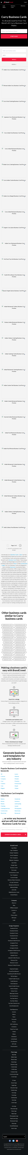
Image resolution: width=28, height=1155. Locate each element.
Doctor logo (14, 1082)
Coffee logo (14, 1069)
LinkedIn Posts (14, 955)
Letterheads (14, 1039)
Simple (16, 786)
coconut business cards (20, 632)
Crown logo (14, 1076)
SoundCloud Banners (14, 971)
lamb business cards (7, 657)
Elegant (3, 788)
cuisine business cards (19, 629)
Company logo (14, 1071)
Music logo (14, 1111)
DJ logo (14, 1080)
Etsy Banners (14, 1041)
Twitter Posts (14, 991)
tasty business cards (8, 639)
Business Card (12, 560)
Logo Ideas (14, 862)
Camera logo (14, 1066)
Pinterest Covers (14, 962)
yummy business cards (19, 639)
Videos (14, 1034)
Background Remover (14, 885)
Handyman (17, 799)
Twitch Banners (14, 983)
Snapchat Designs (14, 968)
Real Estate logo (14, 1118)
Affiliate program (14, 907)
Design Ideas (14, 865)
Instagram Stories (14, 948)
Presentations (14, 1046)
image (3, 565)
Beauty (2, 803)
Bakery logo (14, 1057)
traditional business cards (20, 652)
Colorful (3, 776)
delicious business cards (8, 627)
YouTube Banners (14, 996)
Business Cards (13, 6)
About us (14, 903)
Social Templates (14, 855)
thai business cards (7, 659)
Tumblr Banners (14, 981)
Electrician (3, 813)
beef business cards (8, 654)
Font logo (14, 1092)
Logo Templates (14, 850)
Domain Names (14, 894)
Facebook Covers (14, 933)
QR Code (14, 1044)
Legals (14, 912)
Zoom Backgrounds (14, 1005)
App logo (14, 1054)
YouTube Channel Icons (14, 1003)
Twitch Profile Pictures (14, 986)
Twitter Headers (14, 988)
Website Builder (14, 887)
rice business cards (19, 654)
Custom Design (14, 877)
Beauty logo (14, 1059)
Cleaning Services (5, 808)
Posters (14, 1021)
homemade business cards (19, 657)
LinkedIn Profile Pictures (14, 957)
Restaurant (17, 813)
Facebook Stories (14, 930)
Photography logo (14, 1116)
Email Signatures (14, 1009)
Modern (17, 778)
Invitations (14, 1026)
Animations (14, 1036)
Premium (17, 781)
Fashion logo (14, 1090)
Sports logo (14, 1128)
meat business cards (19, 647)
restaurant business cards (20, 625)
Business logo (14, 1064)
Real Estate (17, 810)
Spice (20, 554)
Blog (14, 905)
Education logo (14, 1087)
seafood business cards (20, 627)
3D (1, 774)
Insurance (17, 801)
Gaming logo (14, 1097)
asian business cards (21, 637)
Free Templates (14, 875)
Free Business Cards (14, 872)
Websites (23, 5)
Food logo (14, 1095)
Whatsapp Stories (14, 993)
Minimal (17, 776)
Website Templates (14, 860)
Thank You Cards (14, 1029)
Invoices (14, 1012)
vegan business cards (20, 644)
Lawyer (16, 806)
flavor (15, 563)
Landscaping (18, 803)
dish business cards (8, 647)
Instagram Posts (14, 943)
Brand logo (14, 1062)
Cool (2, 781)
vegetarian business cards (8, 637)
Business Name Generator (14, 880)
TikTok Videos (14, 976)
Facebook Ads (14, 938)
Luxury (16, 774)
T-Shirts (14, 1031)
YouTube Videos (14, 1000)
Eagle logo (14, 1085)
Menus (14, 1014)
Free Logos (14, 870)
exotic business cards (8, 644)
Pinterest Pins (14, 960)
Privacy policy (14, 915)
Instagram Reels (14, 945)
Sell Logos (14, 917)
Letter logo (14, 1102)
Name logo (14, 1113)
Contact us (14, 910)
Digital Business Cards (14, 892)
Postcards (14, 1019)
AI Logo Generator (14, 882)
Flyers (14, 1016)
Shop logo (14, 1123)
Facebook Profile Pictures (14, 940)
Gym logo (14, 1100)
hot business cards (20, 634)
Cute (2, 786)
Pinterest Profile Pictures (14, 965)
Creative (3, 783)
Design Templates (14, 852)
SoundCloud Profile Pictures (14, 973)
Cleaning (3, 806)
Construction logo (14, 1074)
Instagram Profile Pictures (14, 950)
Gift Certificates (14, 1024)
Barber (2, 801)
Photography (18, 808)
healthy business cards (7, 625)
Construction (4, 810)
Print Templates (14, 857)
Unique (16, 788)
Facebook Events (14, 935)
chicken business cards (8, 634)
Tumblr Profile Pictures (14, 978)
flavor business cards (7, 632)
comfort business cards (8, 649)
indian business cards (20, 649)
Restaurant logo (14, 1121)
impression (12, 567)
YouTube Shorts (14, 998)
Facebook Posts (14, 928)
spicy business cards (8, 629)
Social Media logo (14, 1125)
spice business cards (19, 642)
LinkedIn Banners (14, 953)
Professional (18, 783)
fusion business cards (7, 652)
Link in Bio (14, 889)
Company (3, 778)
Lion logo (14, 1106)
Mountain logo (14, 1108)
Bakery (2, 799)
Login (14, 920)
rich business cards (8, 642)
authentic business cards (19, 659)
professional (24, 563)
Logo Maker (4, 6)
